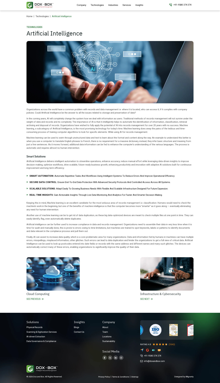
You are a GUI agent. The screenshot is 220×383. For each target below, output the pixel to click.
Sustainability (108, 341)
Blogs (76, 327)
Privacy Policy (104, 377)
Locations (106, 336)
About (105, 327)
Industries (113, 5)
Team (105, 332)
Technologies (97, 5)
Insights (139, 5)
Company (81, 5)
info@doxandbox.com (154, 361)
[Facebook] (104, 357)
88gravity (190, 377)
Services (127, 5)
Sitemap (134, 377)
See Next (145, 299)
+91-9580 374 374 (152, 356)
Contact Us (79, 332)
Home (29, 16)
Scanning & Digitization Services (41, 332)
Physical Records (34, 327)
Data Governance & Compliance (41, 341)
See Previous (33, 299)
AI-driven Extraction (35, 336)
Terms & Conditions (120, 377)
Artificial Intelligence (62, 16)
